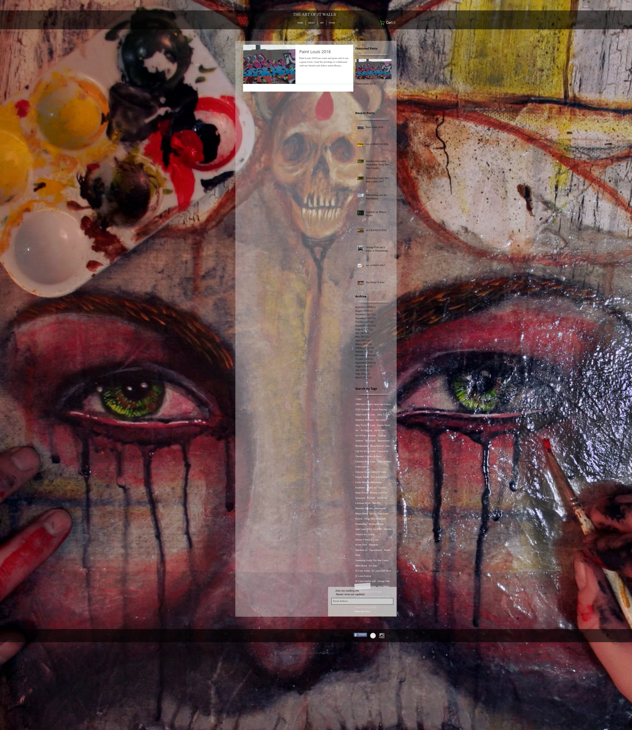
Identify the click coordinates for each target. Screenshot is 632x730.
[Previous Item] (360, 69)
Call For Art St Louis (365, 451)
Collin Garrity (362, 466)
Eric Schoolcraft (378, 477)
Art (356, 430)
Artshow (359, 440)
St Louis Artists (362, 571)
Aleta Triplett (383, 414)
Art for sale (379, 430)
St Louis (373, 565)
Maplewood (380, 508)
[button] (389, 22)
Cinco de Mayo (384, 461)
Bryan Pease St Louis (380, 446)
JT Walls (371, 498)
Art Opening (366, 430)
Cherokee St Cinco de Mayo (368, 456)
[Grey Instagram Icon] (381, 635)
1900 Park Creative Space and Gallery (373, 404)
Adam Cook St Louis (365, 414)
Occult (372, 513)
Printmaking (361, 524)
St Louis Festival (363, 576)
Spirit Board (361, 565)
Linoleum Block (362, 503)
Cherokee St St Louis (365, 461)
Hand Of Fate (361, 492)
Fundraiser (360, 487)
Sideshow (373, 545)
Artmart (372, 435)
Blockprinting (361, 446)
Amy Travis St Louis (365, 425)
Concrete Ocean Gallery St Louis (370, 472)
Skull (357, 555)
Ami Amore (381, 420)
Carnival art (382, 451)
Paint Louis (383, 513)
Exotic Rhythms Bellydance (368, 482)
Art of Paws (361, 435)
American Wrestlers (364, 420)
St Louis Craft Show (381, 571)
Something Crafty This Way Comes (371, 560)
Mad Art (376, 503)
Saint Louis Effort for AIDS (368, 529)
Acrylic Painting (379, 409)
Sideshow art (361, 550)
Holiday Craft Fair (378, 492)
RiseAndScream (376, 524)
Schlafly (388, 529)
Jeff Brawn (382, 498)
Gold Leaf (372, 487)
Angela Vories (383, 425)
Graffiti (382, 487)
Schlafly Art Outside (364, 534)
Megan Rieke (361, 513)
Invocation (360, 498)
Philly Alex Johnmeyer (375, 519)
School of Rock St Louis (366, 539)
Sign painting (375, 550)
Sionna (387, 550)
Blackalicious (383, 440)
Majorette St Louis (364, 508)
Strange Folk (384, 581)
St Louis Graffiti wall (365, 581)
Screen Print (361, 545)
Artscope (382, 435)
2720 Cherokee (362, 409)
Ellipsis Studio (362, 477)
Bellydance (370, 440)
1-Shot (358, 399)
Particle (358, 519)
